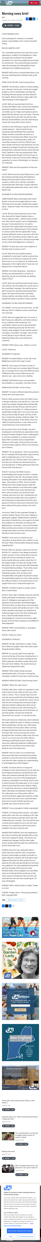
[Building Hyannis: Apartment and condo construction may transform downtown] (20, 1077)
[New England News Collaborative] (20, 1042)
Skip (10, 1236)
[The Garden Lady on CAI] (20, 960)
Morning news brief (8, 1151)
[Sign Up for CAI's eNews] (20, 1001)
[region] (20, 1212)
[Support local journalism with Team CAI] (20, 927)
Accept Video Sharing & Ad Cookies (20, 1231)
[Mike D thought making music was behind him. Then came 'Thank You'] (8, 1169)
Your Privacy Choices (27, 1236)
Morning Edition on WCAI (15, 900)
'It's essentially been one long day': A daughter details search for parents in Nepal (26, 1135)
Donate (35, 3)
